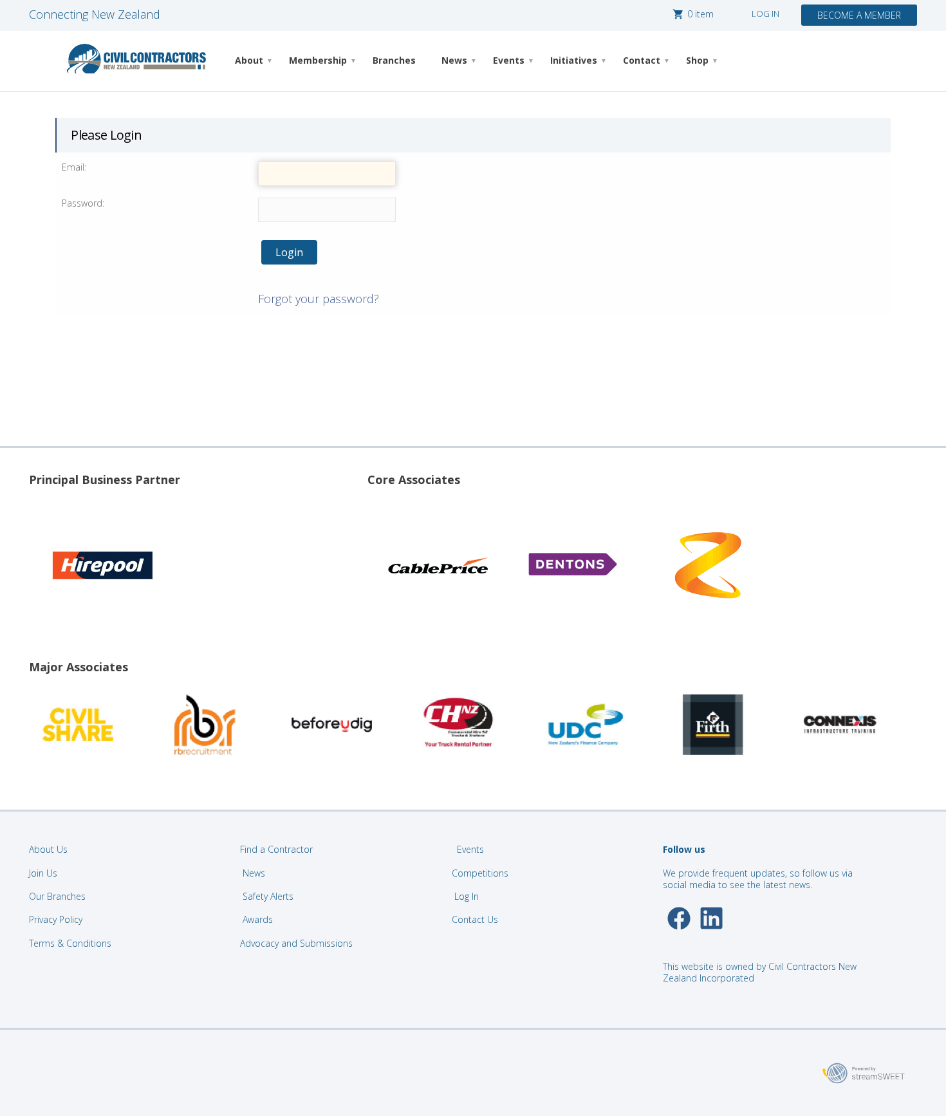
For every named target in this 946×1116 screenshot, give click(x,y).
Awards (258, 919)
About (249, 60)
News (454, 60)
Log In (466, 896)
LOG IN (765, 13)
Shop (697, 60)
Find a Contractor (276, 849)
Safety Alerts (268, 896)
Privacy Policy (55, 919)
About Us (48, 849)
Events (508, 60)
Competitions (480, 873)
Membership (318, 60)
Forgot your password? (318, 298)
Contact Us (476, 919)
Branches (394, 60)
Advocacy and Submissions (296, 943)
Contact (641, 60)
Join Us (43, 873)
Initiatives (573, 60)
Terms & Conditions (70, 943)
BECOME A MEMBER (859, 15)
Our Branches (57, 896)
